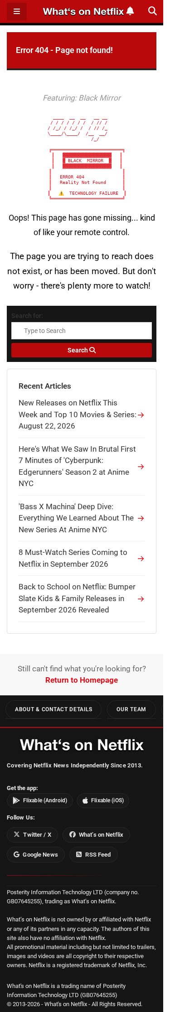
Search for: (27, 315)
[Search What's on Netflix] (152, 11)
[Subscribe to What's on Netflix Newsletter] (130, 11)
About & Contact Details (53, 709)
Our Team (131, 709)
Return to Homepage (81, 679)
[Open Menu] (17, 11)
